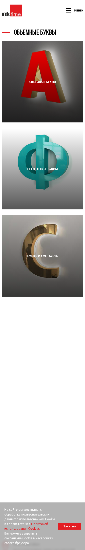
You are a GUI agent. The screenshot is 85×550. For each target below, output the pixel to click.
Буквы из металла (42, 256)
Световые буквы (42, 82)
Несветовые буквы (42, 169)
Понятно (69, 526)
